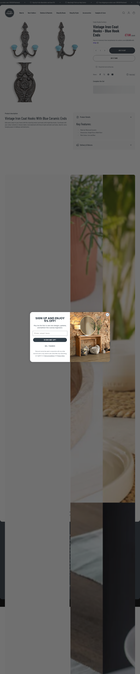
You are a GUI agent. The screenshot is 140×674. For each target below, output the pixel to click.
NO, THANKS (50, 346)
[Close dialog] (107, 314)
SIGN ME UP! (50, 340)
